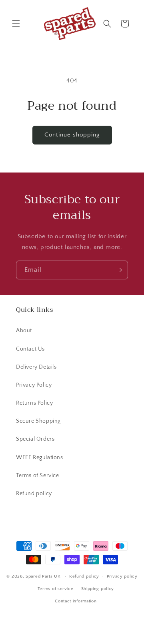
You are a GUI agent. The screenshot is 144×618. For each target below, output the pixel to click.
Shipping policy (97, 588)
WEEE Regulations (39, 457)
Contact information (75, 601)
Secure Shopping (38, 421)
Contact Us (30, 349)
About (24, 330)
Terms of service (56, 588)
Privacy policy (122, 576)
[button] (16, 23)
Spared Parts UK (43, 576)
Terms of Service (37, 475)
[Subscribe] (119, 270)
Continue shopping (72, 134)
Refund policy (34, 493)
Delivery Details (36, 367)
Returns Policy (34, 403)
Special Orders (35, 439)
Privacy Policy (34, 385)
